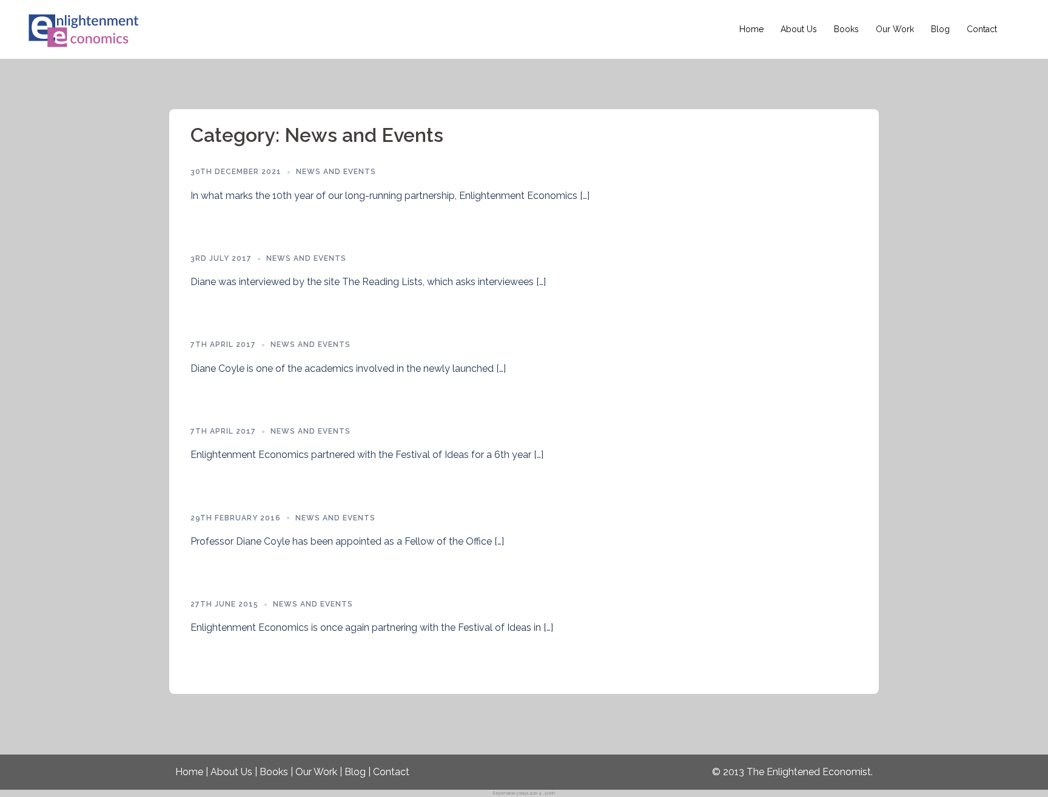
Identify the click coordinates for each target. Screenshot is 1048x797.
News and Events (336, 171)
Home (751, 29)
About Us (799, 29)
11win (550, 793)
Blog (940, 29)
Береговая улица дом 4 (517, 793)
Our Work (895, 29)
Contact (982, 29)
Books (846, 29)
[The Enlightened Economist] (85, 29)
